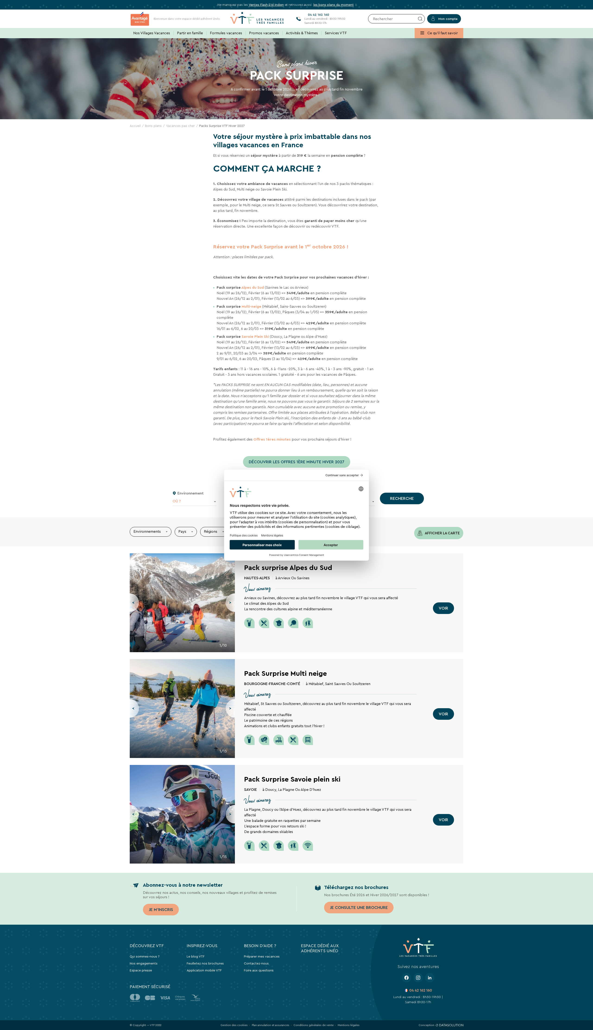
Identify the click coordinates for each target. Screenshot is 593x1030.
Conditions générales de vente (313, 1025)
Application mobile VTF (204, 970)
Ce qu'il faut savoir (442, 33)
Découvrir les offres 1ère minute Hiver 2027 (296, 462)
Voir (443, 608)
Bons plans (153, 125)
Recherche (402, 498)
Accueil (135, 125)
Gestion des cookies (234, 1025)
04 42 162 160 (420, 990)
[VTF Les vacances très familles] (257, 18)
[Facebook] (406, 977)
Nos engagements (144, 963)
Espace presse (141, 970)
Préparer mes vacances (262, 956)
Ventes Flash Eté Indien (266, 4)
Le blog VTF (196, 956)
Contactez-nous (256, 963)
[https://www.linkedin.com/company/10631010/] (429, 977)
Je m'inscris (161, 910)
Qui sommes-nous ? (145, 956)
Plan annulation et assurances (270, 1025)
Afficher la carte (442, 533)
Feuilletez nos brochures (205, 963)
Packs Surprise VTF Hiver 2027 (222, 125)
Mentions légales (349, 1025)
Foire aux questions (259, 970)
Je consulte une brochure (359, 908)
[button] (134, 602)
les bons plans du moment (333, 4)
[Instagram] (418, 977)
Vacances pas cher (180, 125)
